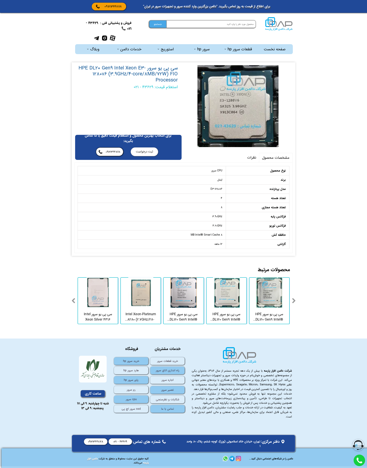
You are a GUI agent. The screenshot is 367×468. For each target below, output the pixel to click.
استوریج (167, 49)
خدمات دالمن (130, 49)
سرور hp (203, 49)
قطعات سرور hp (240, 49)
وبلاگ (94, 49)
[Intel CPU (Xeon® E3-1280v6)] (238, 106)
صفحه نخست (275, 49)
